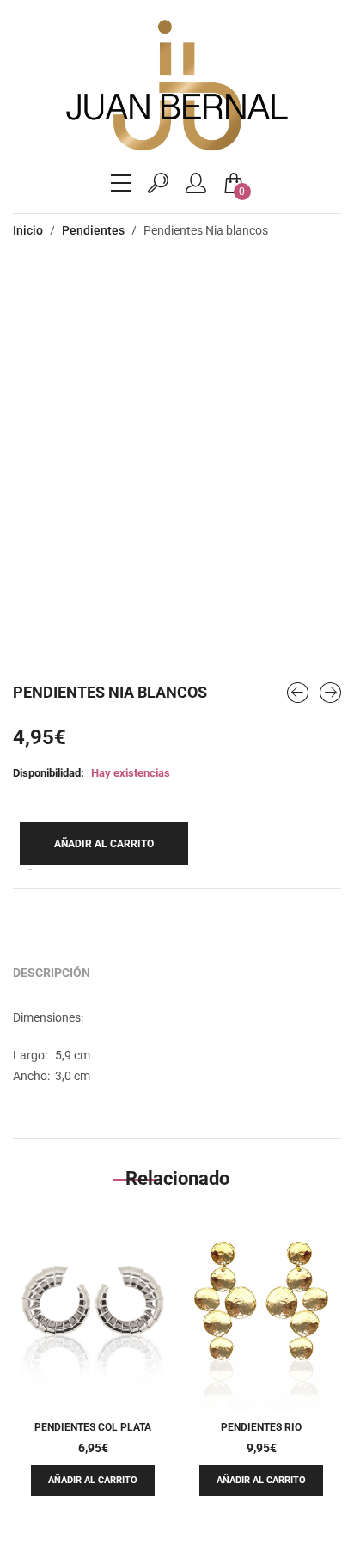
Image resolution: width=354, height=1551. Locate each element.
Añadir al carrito (104, 844)
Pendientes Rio (261, 1427)
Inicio (28, 230)
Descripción (51, 973)
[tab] (51, 973)
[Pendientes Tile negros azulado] (297, 692)
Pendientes (93, 230)
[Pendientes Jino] (330, 692)
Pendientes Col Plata (92, 1427)
